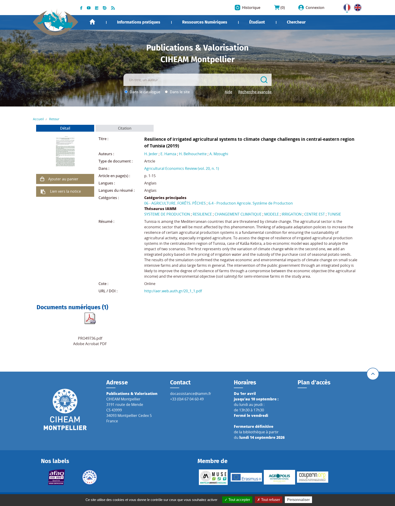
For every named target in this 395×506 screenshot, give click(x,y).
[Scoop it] (96, 7)
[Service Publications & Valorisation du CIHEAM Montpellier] (55, 19)
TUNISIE (334, 214)
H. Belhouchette (193, 153)
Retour (54, 119)
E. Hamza (168, 153)
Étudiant (257, 22)
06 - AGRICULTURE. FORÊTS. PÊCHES (175, 203)
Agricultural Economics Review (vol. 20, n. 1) (181, 168)
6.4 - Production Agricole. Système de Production (250, 203)
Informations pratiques (138, 22)
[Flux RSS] (113, 7)
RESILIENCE (202, 214)
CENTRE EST (314, 214)
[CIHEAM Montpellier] (65, 409)
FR (345, 6)
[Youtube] (89, 7)
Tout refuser (270, 500)
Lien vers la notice (65, 191)
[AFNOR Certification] (56, 477)
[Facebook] (81, 7)
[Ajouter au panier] (42, 179)
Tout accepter (238, 500)
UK (356, 6)
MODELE (271, 214)
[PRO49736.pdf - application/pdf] (90, 318)
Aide (228, 91)
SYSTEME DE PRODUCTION (167, 214)
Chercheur (296, 22)
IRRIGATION (292, 214)
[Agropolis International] (279, 477)
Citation (124, 128)
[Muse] (213, 477)
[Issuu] (105, 7)
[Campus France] (89, 477)
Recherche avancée (255, 91)
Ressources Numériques (204, 22)
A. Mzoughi (218, 153)
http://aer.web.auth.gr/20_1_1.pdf (173, 290)
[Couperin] (312, 477)
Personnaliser (298, 500)
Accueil (92, 22)
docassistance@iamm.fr (190, 393)
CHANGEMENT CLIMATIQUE (238, 214)
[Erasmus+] (246, 477)
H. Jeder (151, 153)
